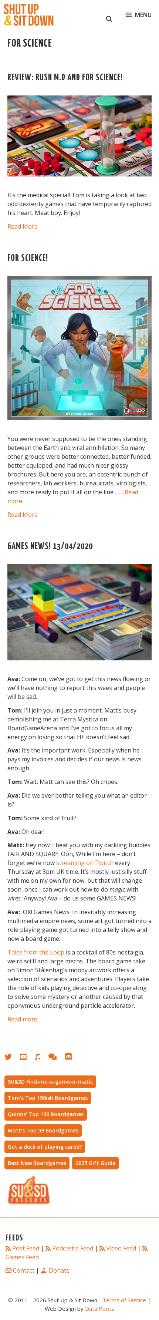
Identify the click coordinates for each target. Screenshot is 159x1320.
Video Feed (121, 1248)
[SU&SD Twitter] (12, 1058)
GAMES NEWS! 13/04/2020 (50, 546)
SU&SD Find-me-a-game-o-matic (50, 1081)
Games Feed (22, 1257)
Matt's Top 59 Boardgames (43, 1130)
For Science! (27, 258)
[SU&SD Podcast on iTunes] (41, 1058)
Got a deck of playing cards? (45, 1146)
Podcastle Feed (72, 1248)
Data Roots (99, 1308)
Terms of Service (124, 1300)
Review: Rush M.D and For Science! (65, 78)
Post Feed (25, 1248)
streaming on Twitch (85, 863)
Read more (22, 1019)
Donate (59, 1270)
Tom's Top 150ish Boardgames (48, 1097)
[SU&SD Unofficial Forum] (56, 1058)
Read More (22, 226)
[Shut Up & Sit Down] (29, 15)
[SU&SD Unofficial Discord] (72, 1058)
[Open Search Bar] (109, 14)
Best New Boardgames (37, 1162)
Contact (23, 1270)
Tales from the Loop (35, 952)
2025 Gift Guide (95, 1162)
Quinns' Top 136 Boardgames (46, 1114)
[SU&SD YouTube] (27, 1058)
